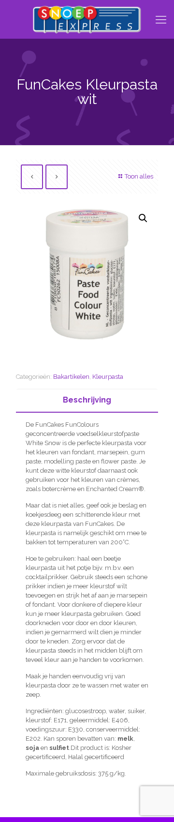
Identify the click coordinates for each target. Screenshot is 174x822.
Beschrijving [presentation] (87, 399)
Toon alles (139, 176)
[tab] (87, 400)
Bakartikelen (71, 376)
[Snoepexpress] (87, 19)
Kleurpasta (107, 376)
